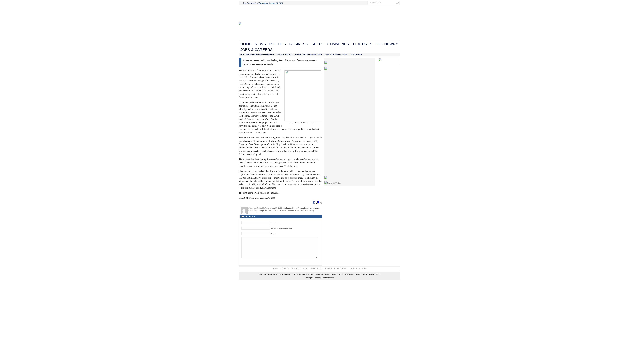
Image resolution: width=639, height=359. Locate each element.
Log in (307, 278)
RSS (378, 274)
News (260, 44)
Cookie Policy (284, 54)
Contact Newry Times (336, 54)
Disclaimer (356, 54)
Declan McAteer (262, 208)
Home (245, 44)
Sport (317, 44)
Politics (277, 44)
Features (362, 44)
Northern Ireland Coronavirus (257, 54)
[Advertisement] (257, 13)
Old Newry (387, 44)
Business (298, 44)
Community (338, 44)
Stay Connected (249, 3)
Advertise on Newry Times (308, 54)
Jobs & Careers (256, 50)
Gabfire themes (328, 278)
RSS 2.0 (271, 210)
